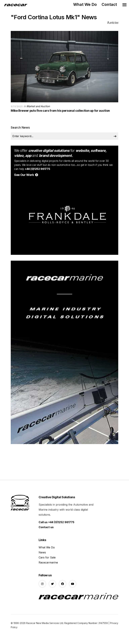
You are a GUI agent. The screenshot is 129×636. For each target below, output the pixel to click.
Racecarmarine (48, 562)
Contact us (46, 527)
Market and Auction (38, 106)
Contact (109, 4)
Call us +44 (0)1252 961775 (56, 522)
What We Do (85, 4)
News (42, 552)
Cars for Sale (47, 557)
